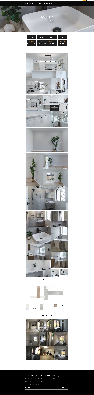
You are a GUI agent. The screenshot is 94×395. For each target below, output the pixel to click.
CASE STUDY (37, 384)
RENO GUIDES (43, 378)
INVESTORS (37, 375)
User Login (88, 0)
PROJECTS (48, 375)
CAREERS (54, 378)
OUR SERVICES (27, 378)
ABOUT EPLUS (27, 375)
